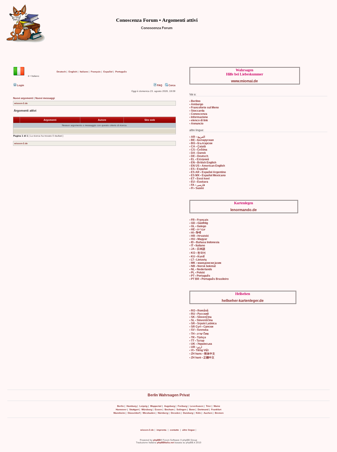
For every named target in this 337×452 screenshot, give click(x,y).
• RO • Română (198, 310)
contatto (174, 430)
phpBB (156, 440)
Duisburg (188, 413)
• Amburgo (196, 104)
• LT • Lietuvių (198, 259)
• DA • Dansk (197, 152)
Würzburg (146, 409)
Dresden (175, 413)
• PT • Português (199, 275)
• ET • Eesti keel (199, 178)
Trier (208, 406)
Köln (198, 413)
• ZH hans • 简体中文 (202, 353)
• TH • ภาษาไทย (199, 333)
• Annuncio (196, 123)
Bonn (192, 409)
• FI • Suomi (196, 188)
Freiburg (182, 406)
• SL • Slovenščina (201, 320)
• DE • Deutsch (198, 156)
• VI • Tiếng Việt (199, 350)
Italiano (84, 71)
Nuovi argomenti (23, 98)
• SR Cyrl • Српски (201, 326)
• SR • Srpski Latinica (203, 323)
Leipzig (143, 406)
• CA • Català (197, 146)
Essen (158, 409)
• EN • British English (202, 162)
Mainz (217, 406)
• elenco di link (198, 120)
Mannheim (119, 413)
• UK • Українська (200, 343)
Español (108, 71)
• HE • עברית (197, 229)
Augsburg (169, 406)
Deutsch (61, 71)
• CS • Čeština (198, 149)
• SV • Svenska (198, 329)
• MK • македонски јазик (205, 263)
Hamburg (132, 406)
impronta (161, 430)
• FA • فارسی (197, 185)
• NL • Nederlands (200, 269)
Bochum (169, 409)
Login (20, 85)
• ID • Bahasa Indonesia (204, 242)
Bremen (219, 413)
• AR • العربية (197, 136)
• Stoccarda (196, 110)
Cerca (171, 85)
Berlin (120, 406)
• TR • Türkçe (197, 337)
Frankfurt (216, 409)
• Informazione (198, 117)
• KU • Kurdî (196, 256)
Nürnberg (163, 413)
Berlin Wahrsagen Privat (169, 395)
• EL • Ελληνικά (199, 159)
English (73, 71)
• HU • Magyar (198, 239)
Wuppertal (155, 406)
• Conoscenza (198, 114)
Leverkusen (196, 406)
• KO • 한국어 (197, 252)
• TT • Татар (196, 340)
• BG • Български (200, 143)
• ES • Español (198, 169)
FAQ (159, 85)
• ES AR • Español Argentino (207, 172)
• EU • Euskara (198, 181)
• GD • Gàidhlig (198, 223)
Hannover (121, 409)
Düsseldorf (134, 413)
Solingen (181, 409)
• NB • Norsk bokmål (202, 266)
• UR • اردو (195, 347)
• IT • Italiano (197, 245)
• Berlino (194, 101)
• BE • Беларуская (201, 140)
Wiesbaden (149, 413)
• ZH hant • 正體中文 (201, 357)
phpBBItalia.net (165, 442)
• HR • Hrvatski (199, 235)
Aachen (208, 413)
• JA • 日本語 (197, 249)
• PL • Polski (197, 272)
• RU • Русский (199, 313)
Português (121, 71)
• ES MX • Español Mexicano (207, 175)
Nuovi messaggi (45, 98)
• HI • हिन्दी (195, 232)
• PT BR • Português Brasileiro (209, 279)
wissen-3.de (21, 103)
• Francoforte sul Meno (204, 107)
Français (96, 71)
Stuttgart (134, 409)
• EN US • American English (207, 165)
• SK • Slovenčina (200, 317)
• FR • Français (198, 219)
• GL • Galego (197, 226)
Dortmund (203, 409)
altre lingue (188, 430)
